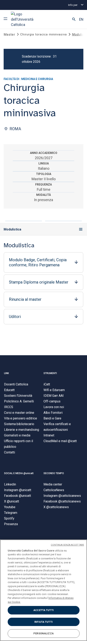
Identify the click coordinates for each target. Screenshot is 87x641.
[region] (43, 590)
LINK (6, 373)
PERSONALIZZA (43, 633)
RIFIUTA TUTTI (43, 621)
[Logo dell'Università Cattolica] (26, 19)
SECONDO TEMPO (54, 473)
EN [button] (81, 19)
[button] (74, 19)
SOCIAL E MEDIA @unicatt (19, 473)
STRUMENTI (50, 373)
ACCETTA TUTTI (43, 610)
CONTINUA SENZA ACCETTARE (67, 545)
